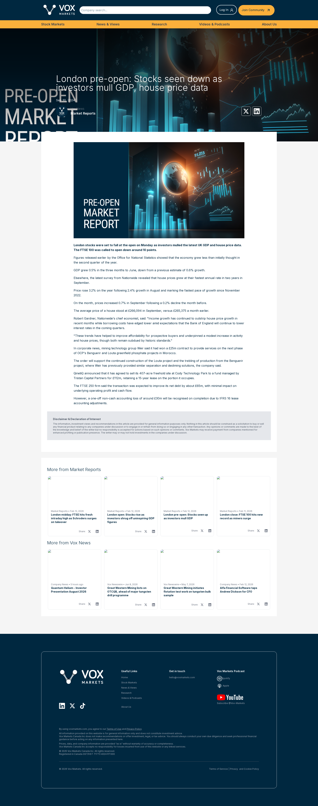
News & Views (108, 24)
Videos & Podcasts (214, 24)
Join (253, 10)
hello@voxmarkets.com (182, 677)
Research (159, 24)
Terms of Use (114, 729)
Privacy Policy (134, 729)
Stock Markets (53, 24)
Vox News (77, 108)
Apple (225, 685)
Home (124, 677)
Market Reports (83, 113)
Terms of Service (218, 769)
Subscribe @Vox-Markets (231, 703)
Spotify (226, 678)
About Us (269, 24)
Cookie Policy (251, 769)
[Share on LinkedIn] (256, 111)
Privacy (234, 769)
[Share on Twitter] (246, 111)
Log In (224, 10)
